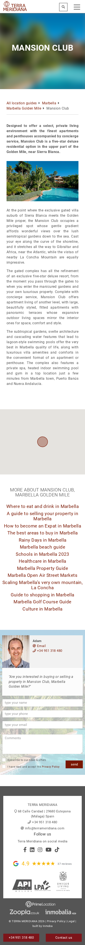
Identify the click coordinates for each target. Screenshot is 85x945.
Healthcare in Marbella (42, 561)
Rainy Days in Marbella (42, 540)
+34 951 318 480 (49, 651)
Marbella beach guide (42, 547)
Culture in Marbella (42, 609)
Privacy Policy (51, 766)
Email (41, 646)
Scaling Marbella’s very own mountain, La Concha (42, 585)
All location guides (22, 103)
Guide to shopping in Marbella (42, 594)
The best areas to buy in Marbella (42, 533)
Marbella (49, 103)
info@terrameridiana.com (44, 828)
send (74, 764)
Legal (71, 921)
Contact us (63, 938)
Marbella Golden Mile (24, 108)
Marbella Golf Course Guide (42, 601)
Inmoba (48, 926)
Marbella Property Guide (42, 568)
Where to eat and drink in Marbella (42, 506)
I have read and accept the (33, 766)
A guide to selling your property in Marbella (42, 516)
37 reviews (65, 863)
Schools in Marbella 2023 (42, 554)
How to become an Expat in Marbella (42, 526)
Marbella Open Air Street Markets (42, 575)
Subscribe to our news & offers (26, 760)
